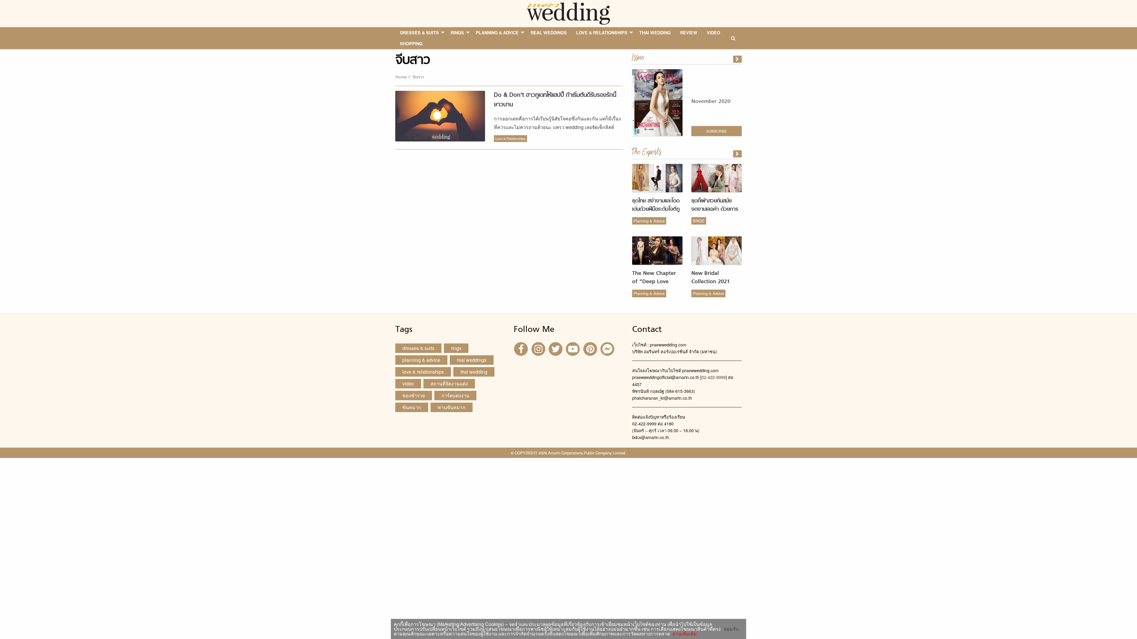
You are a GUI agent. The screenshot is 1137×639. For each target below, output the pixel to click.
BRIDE (699, 221)
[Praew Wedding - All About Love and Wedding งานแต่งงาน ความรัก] (568, 12)
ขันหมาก (411, 407)
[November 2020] (737, 59)
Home (401, 77)
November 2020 (710, 101)
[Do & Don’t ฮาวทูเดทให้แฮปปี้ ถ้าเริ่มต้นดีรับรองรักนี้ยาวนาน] (737, 153)
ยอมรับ (731, 629)
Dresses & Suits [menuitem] (419, 33)
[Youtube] (574, 348)
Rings (456, 348)
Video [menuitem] (713, 33)
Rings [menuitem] (457, 33)
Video (408, 383)
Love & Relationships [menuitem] (601, 33)
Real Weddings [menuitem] (549, 33)
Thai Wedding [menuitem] (655, 33)
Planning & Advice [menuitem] (497, 33)
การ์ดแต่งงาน (455, 395)
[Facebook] (522, 348)
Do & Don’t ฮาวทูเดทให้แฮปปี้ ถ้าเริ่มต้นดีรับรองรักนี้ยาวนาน (555, 100)
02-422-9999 (713, 377)
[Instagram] (539, 348)
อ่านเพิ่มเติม (683, 633)
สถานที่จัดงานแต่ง (449, 383)
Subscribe (716, 130)
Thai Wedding (473, 371)
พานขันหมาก (451, 407)
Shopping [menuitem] (411, 43)
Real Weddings (471, 359)
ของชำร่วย (413, 395)
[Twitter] (556, 348)
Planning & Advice (649, 221)
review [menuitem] (688, 33)
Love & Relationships (510, 138)
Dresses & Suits (418, 348)
